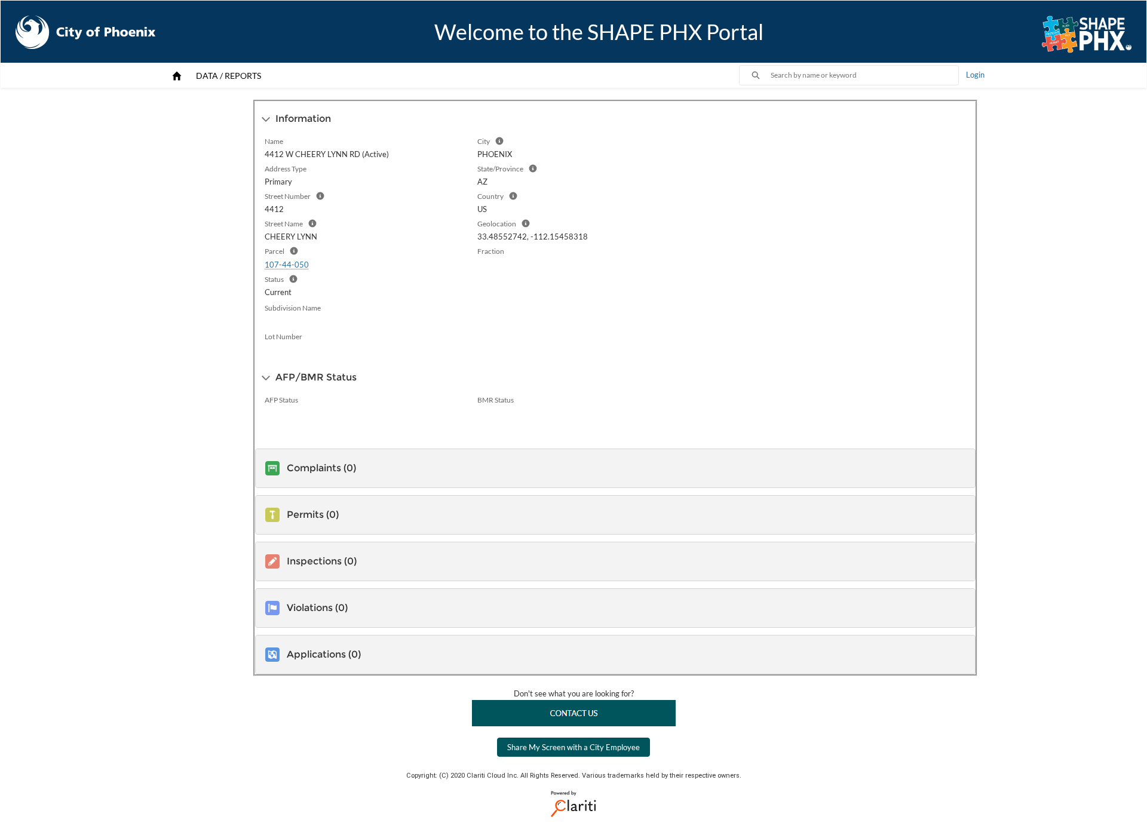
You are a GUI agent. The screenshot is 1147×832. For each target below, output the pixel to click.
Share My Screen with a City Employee (573, 747)
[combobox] (864, 75)
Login (975, 74)
